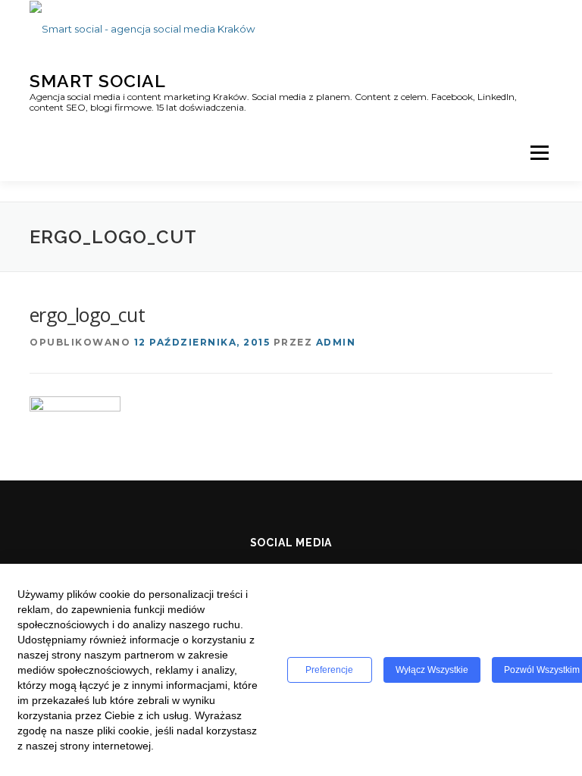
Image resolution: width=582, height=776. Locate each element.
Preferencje (329, 670)
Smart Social (98, 80)
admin (336, 342)
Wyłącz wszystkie (432, 670)
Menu (539, 152)
